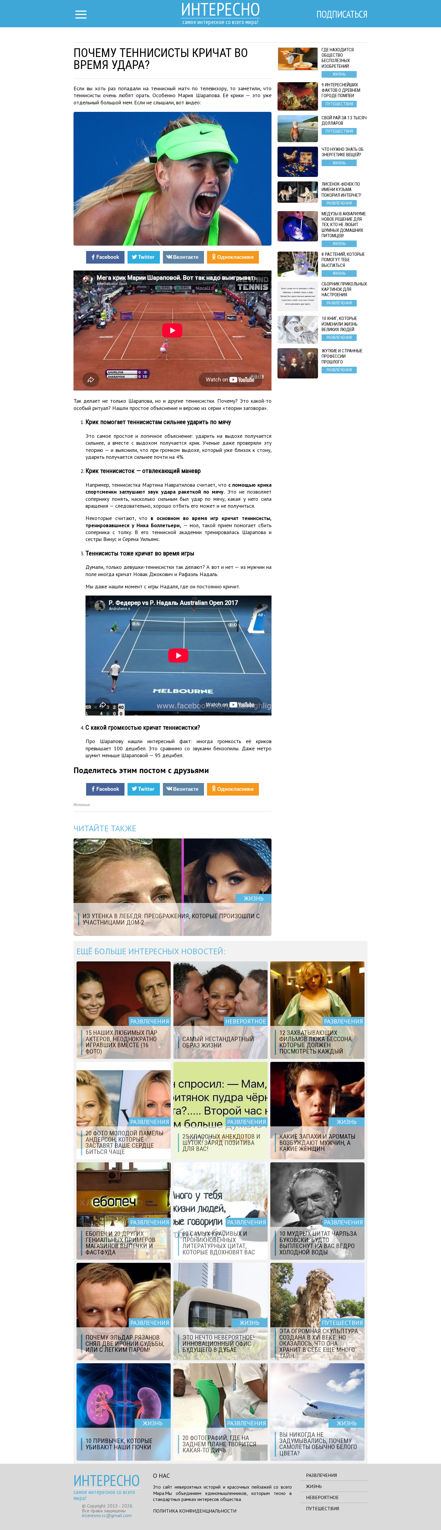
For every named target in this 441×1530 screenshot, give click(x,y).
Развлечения (321, 1475)
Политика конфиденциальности (194, 1510)
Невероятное (322, 1497)
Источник (82, 804)
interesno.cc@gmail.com (107, 1515)
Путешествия (322, 1508)
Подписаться (342, 14)
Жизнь (314, 1486)
